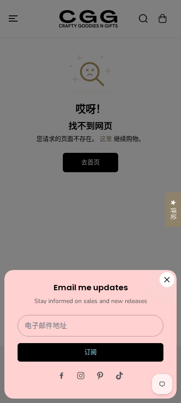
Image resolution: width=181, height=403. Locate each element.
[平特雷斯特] (100, 375)
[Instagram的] (80, 375)
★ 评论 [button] (173, 209)
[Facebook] (61, 375)
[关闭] (167, 279)
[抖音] (119, 375)
